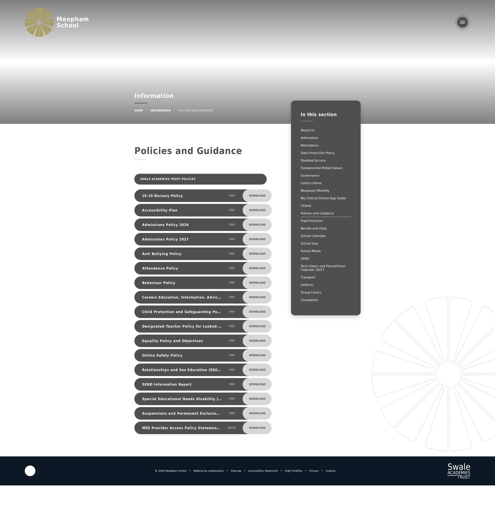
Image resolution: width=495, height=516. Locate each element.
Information (161, 110)
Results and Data (314, 228)
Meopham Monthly (315, 191)
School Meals (311, 251)
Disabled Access (313, 160)
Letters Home (311, 183)
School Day (309, 243)
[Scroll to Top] (30, 471)
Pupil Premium (312, 221)
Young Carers (311, 292)
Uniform (307, 285)
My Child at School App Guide (323, 198)
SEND (305, 258)
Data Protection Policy (318, 153)
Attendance (309, 145)
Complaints (309, 300)
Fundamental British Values (321, 168)
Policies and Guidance (195, 110)
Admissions (309, 138)
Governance (310, 175)
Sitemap (236, 470)
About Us (308, 130)
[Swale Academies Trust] (458, 471)
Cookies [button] (331, 470)
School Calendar (313, 236)
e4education (216, 470)
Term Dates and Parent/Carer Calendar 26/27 (323, 268)
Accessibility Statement (263, 470)
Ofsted (306, 206)
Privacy (314, 470)
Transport (308, 277)
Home (138, 110)
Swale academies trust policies (197, 179)
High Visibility (293, 470)
